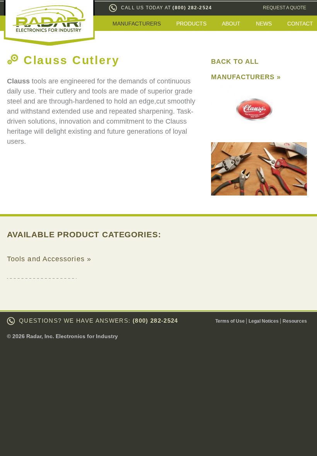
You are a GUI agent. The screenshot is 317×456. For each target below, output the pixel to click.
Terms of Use (230, 321)
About (231, 23)
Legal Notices (264, 321)
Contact (300, 23)
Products (191, 23)
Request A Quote (284, 7)
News (264, 23)
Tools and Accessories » (49, 259)
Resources (295, 321)
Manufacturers (136, 23)
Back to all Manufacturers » (246, 69)
